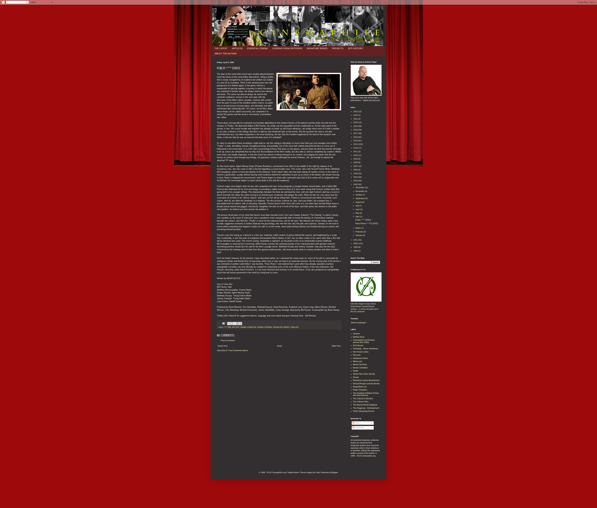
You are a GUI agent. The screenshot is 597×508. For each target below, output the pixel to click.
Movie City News (360, 364)
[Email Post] (224, 323)
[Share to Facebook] (237, 323)
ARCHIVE (235, 327)
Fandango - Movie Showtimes (365, 349)
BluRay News (358, 337)
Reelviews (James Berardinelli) (366, 380)
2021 (355, 119)
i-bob (317, 472)
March (358, 228)
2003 (355, 181)
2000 (355, 243)
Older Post (336, 346)
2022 (355, 115)
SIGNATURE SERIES (317, 48)
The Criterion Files (360, 402)
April (358, 217)
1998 (355, 251)
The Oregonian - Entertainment (366, 408)
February (360, 232)
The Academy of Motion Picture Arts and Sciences (366, 394)
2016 (355, 137)
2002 (229, 327)
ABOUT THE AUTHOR (226, 53)
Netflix (355, 371)
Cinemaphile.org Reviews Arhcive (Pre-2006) (364, 341)
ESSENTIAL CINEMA (257, 48)
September (360, 198)
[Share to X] (234, 323)
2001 (355, 240)
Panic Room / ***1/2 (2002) (366, 223)
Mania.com (357, 361)
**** (225, 327)
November (360, 191)
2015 (355, 141)
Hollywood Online (360, 358)
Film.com (357, 355)
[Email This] (228, 323)
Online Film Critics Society (364, 374)
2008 (355, 162)
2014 (355, 144)
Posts (356, 423)
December (360, 187)
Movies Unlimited (360, 368)
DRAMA (243, 327)
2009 (355, 159)
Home (279, 346)
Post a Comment (228, 340)
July (357, 206)
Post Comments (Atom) (238, 350)
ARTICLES (237, 48)
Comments (359, 428)
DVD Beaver (358, 345)
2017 (355, 133)
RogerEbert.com (360, 387)
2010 (355, 155)
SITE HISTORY (355, 48)
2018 (355, 130)
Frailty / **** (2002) (363, 220)
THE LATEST (220, 48)
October (359, 195)
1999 (355, 247)
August (359, 202)
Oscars (356, 377)
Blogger (334, 472)
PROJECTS (337, 48)
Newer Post (222, 346)
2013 (355, 148)
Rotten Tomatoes (360, 390)
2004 (355, 177)
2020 (355, 122)
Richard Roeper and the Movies (366, 384)
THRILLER (294, 327)
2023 (355, 112)
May (358, 213)
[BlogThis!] (231, 323)
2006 (355, 170)
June (358, 209)
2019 (355, 126)
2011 (355, 152)
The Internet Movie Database (365, 405)
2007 (355, 166)
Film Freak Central (360, 352)
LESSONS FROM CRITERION (287, 48)
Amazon (356, 334)
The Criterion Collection (363, 398)
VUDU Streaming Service (363, 411)
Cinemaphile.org (368, 456)
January (359, 235)
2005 (355, 173)
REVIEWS (268, 327)
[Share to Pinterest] (240, 323)
